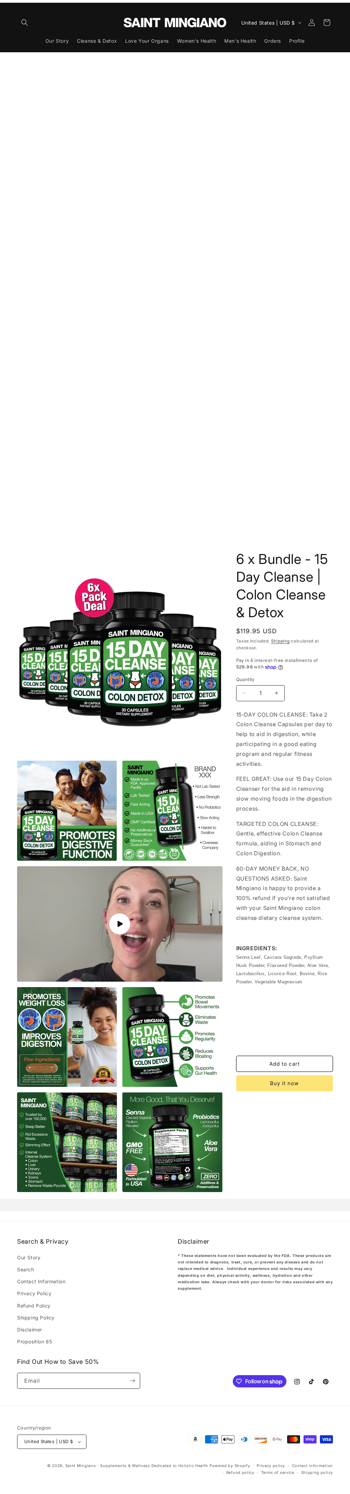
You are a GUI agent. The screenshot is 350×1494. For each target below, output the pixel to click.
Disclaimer (29, 1329)
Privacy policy (271, 1465)
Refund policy (240, 1472)
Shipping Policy (36, 1317)
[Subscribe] (132, 1381)
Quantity (245, 679)
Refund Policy (34, 1306)
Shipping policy (317, 1472)
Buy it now (284, 1083)
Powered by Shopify (230, 1465)
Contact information (312, 1465)
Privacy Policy (34, 1293)
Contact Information (41, 1281)
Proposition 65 (34, 1341)
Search (25, 1269)
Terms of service (277, 1472)
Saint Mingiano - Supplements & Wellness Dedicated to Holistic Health (136, 1465)
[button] (24, 22)
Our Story (28, 1257)
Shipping (280, 641)
